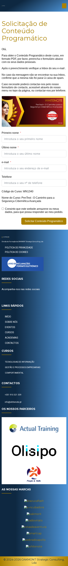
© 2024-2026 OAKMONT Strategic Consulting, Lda (34, 561)
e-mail (5, 162)
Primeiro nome (10, 132)
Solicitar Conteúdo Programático (44, 221)
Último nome (9, 147)
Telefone (7, 176)
